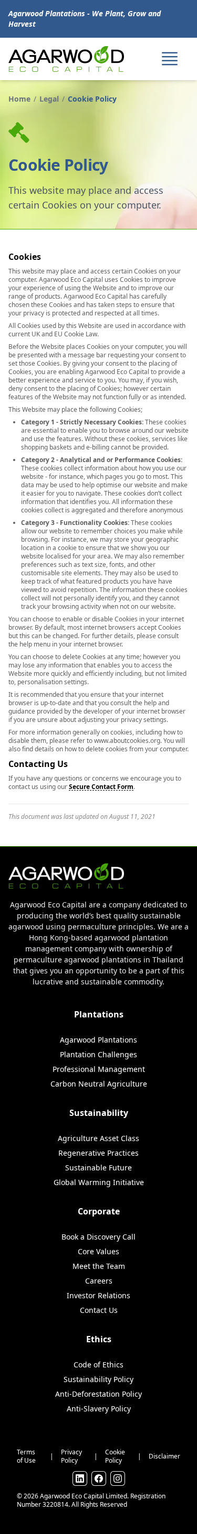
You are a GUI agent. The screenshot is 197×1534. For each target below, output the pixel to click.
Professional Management (99, 1069)
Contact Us (99, 1310)
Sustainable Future (98, 1168)
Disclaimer (164, 1456)
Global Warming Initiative (99, 1182)
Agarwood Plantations (98, 1040)
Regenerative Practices (98, 1153)
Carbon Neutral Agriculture (98, 1084)
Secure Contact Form (101, 786)
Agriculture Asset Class (98, 1138)
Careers (98, 1281)
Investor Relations (98, 1295)
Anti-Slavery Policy (99, 1409)
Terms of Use (26, 1456)
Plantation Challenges (98, 1054)
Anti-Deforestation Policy (98, 1394)
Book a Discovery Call (98, 1237)
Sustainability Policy (98, 1379)
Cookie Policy (115, 1456)
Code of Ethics (98, 1364)
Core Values (98, 1251)
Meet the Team (98, 1266)
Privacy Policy (71, 1456)
